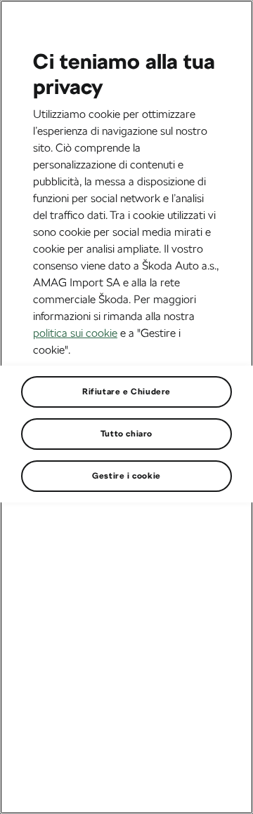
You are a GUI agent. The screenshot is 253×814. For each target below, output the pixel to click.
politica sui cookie (75, 333)
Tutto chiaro (126, 434)
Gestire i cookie (126, 476)
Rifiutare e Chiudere (126, 391)
